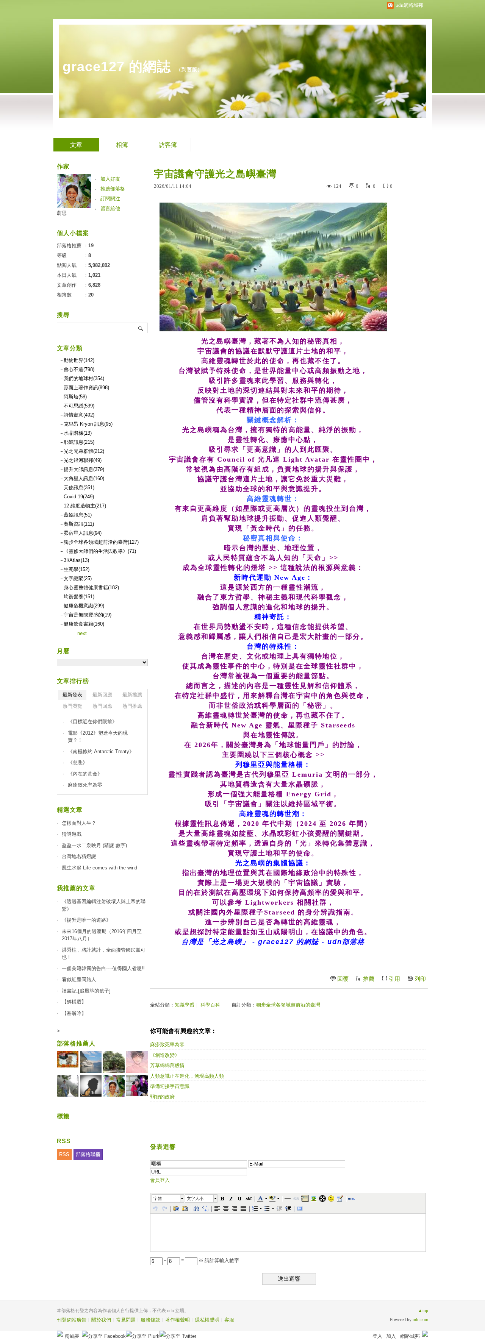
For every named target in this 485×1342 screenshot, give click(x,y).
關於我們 (101, 1320)
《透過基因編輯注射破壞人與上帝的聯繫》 (104, 905)
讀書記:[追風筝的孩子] (86, 991)
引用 (394, 979)
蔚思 (62, 213)
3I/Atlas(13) (76, 560)
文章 (76, 145)
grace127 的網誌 (117, 66)
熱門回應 (102, 706)
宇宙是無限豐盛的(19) (87, 615)
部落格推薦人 (76, 1043)
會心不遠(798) (79, 369)
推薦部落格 (112, 189)
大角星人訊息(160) (84, 478)
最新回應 (102, 695)
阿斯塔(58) (75, 396)
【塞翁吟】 (74, 1013)
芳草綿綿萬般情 (167, 1065)
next (82, 633)
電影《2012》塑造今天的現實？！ (98, 736)
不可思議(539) (79, 406)
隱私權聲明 (207, 1320)
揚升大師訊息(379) (84, 469)
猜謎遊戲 (71, 834)
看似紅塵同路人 (79, 979)
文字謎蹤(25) (78, 578)
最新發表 (72, 695)
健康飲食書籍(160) (84, 624)
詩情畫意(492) (79, 415)
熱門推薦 (132, 706)
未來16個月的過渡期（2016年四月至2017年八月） (102, 935)
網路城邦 (410, 1336)
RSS (64, 1154)
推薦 (368, 979)
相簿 (122, 145)
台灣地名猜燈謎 (79, 856)
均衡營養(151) (79, 596)
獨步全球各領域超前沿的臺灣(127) (101, 542)
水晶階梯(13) (78, 433)
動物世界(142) (79, 360)
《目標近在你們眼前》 (92, 721)
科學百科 (210, 1005)
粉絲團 (72, 1336)
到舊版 (189, 69)
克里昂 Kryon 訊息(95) (88, 424)
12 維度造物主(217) (85, 506)
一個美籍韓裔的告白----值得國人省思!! (103, 968)
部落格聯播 (88, 1154)
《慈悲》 (78, 762)
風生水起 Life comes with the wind (99, 868)
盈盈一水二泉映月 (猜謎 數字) (94, 845)
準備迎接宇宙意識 (169, 1086)
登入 (377, 1336)
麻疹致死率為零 (167, 1044)
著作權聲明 (177, 1320)
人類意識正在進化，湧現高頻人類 (187, 1076)
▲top (423, 1310)
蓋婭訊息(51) (78, 515)
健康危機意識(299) (84, 606)
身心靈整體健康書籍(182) (91, 587)
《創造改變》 (165, 1055)
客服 (229, 1320)
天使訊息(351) (79, 487)
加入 (391, 1336)
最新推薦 (132, 695)
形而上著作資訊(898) (86, 387)
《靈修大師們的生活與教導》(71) (100, 551)
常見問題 (126, 1320)
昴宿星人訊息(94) (83, 533)
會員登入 (160, 1180)
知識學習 (184, 1005)
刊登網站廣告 (71, 1320)
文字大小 (195, 1198)
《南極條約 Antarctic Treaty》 (101, 751)
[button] (168, 1198)
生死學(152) (76, 569)
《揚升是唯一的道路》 (86, 920)
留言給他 (110, 208)
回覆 (343, 979)
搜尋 (141, 328)
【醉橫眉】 (74, 1002)
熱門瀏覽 (72, 706)
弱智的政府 (162, 1097)
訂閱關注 (110, 198)
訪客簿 (168, 145)
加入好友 (110, 179)
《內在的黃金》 (85, 774)
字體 (157, 1198)
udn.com (420, 1319)
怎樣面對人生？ (79, 823)
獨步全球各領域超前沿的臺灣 (288, 1005)
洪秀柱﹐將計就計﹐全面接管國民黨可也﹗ (104, 953)
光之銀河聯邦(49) (83, 460)
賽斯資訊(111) (79, 524)
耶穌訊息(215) (79, 442)
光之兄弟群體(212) (84, 451)
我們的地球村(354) (84, 378)
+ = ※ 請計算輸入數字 (201, 1260)
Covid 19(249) (79, 496)
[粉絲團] (60, 1334)
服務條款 (150, 1320)
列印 (420, 979)
